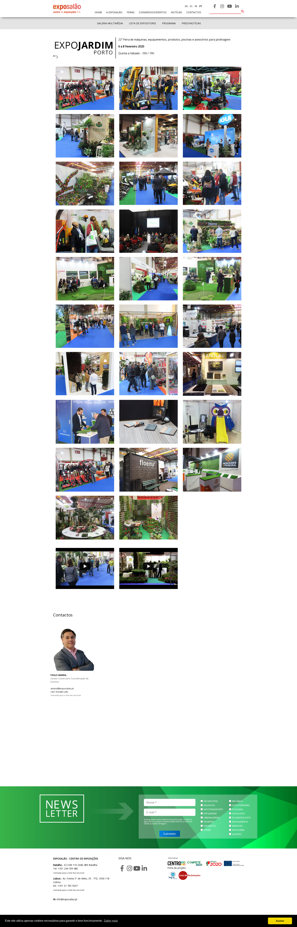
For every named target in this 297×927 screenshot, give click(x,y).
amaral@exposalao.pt (62, 688)
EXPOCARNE (238, 830)
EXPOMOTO (210, 825)
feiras (131, 12)
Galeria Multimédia (110, 23)
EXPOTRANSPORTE (213, 809)
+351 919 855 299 (59, 691)
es (190, 6)
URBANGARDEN (212, 817)
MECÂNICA (237, 801)
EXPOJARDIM (210, 813)
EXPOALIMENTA (240, 821)
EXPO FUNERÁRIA (241, 805)
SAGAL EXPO (238, 813)
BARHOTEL (237, 825)
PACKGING (237, 809)
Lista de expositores (142, 23)
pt (200, 6)
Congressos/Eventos (153, 12)
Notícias (176, 12)
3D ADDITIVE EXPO (241, 817)
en (186, 6)
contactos (193, 12)
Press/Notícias (191, 23)
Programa (169, 23)
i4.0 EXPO (237, 834)
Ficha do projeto (176, 867)
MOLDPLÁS (209, 805)
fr (195, 6)
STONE (207, 830)
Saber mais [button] (111, 920)
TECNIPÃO (209, 821)
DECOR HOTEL (211, 801)
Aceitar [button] (280, 920)
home (98, 12)
